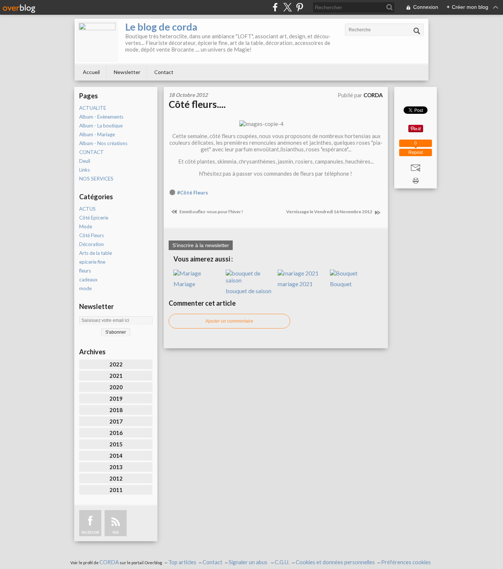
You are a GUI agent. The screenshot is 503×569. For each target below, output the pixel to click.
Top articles (182, 562)
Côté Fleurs (91, 235)
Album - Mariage (97, 134)
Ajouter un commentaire (229, 321)
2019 (116, 398)
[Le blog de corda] (97, 41)
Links (84, 170)
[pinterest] (299, 7)
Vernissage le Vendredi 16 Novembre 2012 (329, 211)
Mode (85, 226)
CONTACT (91, 152)
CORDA (109, 562)
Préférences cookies (406, 562)
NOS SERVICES (96, 179)
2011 (116, 490)
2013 (116, 467)
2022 (116, 364)
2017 (116, 421)
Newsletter (127, 72)
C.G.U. (282, 562)
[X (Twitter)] (287, 7)
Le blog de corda (161, 27)
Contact (163, 72)
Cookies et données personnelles (335, 562)
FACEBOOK (90, 532)
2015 (116, 444)
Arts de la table (95, 253)
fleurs (85, 271)
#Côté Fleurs (192, 193)
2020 (116, 387)
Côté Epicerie (93, 218)
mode (85, 288)
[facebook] (275, 7)
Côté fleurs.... (197, 104)
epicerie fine (92, 262)
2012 (116, 478)
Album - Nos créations (103, 143)
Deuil (84, 161)
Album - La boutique (101, 126)
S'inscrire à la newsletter (200, 245)
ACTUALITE (92, 108)
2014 (116, 455)
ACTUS (87, 209)
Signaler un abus (248, 562)
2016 (116, 432)
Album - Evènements (101, 117)
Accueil (91, 72)
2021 (116, 375)
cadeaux (88, 279)
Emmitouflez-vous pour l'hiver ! (211, 211)
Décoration (91, 244)
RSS (116, 532)
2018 (116, 410)
